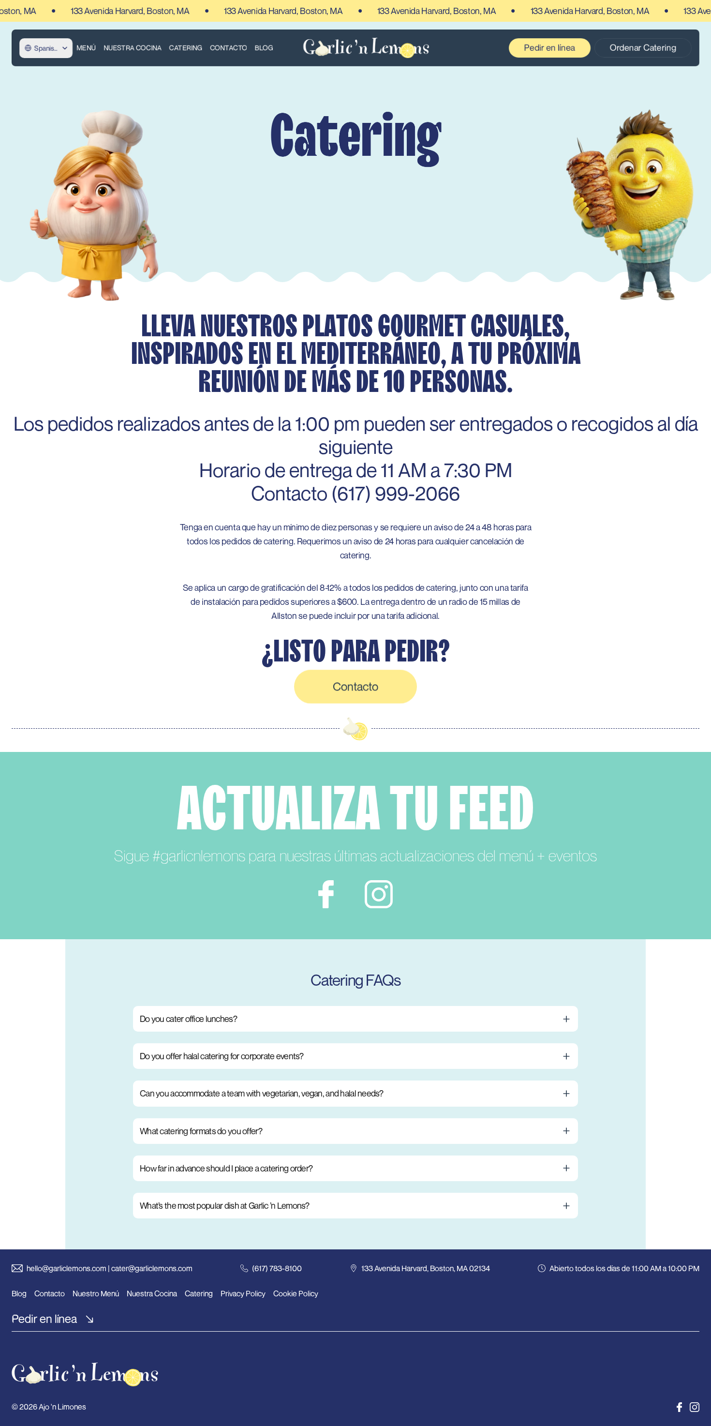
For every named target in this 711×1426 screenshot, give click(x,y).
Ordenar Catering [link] (643, 47)
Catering (199, 1293)
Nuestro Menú (96, 1293)
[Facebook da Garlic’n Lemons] (679, 1407)
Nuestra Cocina (152, 1293)
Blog (264, 48)
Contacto (228, 48)
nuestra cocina (133, 48)
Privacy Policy (243, 1293)
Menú (86, 48)
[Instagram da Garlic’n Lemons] (694, 1407)
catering (185, 48)
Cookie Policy (295, 1293)
